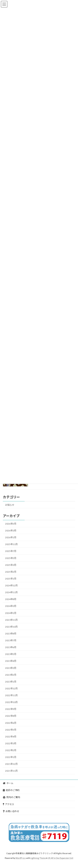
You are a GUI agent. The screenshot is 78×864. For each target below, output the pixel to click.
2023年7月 (10, 640)
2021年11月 (11, 771)
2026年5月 (10, 523)
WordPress (21, 858)
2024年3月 (10, 606)
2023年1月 (10, 681)
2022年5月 (10, 729)
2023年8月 (10, 633)
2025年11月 (11, 544)
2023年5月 (10, 654)
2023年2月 (10, 674)
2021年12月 (11, 764)
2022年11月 (11, 695)
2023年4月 (10, 661)
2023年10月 (11, 626)
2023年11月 (11, 619)
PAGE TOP (72, 834)
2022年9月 (10, 709)
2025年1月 (10, 578)
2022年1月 (10, 757)
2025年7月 (10, 551)
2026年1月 (10, 537)
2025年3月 (10, 565)
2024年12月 (11, 585)
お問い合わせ (12, 811)
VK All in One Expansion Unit (60, 858)
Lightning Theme (38, 858)
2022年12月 (11, 688)
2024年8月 (10, 599)
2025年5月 (10, 558)
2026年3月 (10, 530)
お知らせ (9, 504)
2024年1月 (10, 613)
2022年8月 (10, 716)
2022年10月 (11, 702)
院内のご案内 (13, 797)
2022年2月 (10, 750)
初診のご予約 (13, 790)
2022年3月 (10, 743)
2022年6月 (10, 722)
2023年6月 (10, 647)
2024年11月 (11, 592)
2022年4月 (10, 736)
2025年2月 (10, 571)
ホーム (9, 783)
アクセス (9, 804)
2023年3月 (10, 668)
